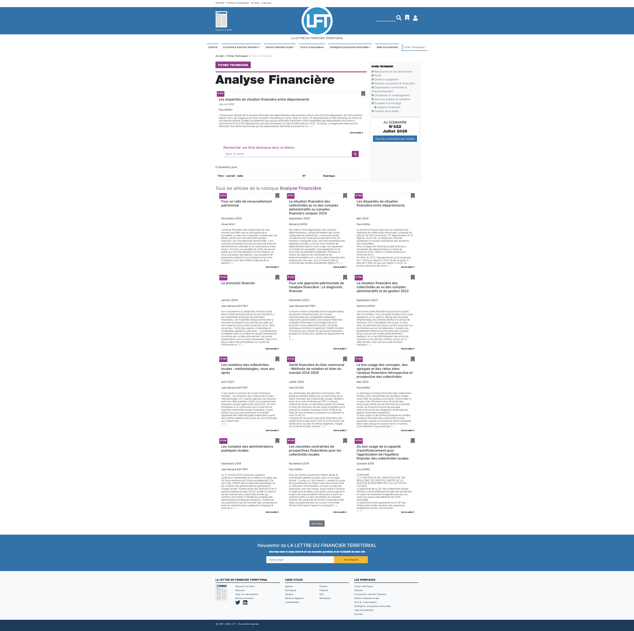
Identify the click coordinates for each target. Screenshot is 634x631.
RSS (321, 594)
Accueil (219, 55)
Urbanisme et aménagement (392, 95)
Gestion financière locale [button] (278, 47)
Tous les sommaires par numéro (395, 138)
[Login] (416, 16)
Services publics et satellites (392, 99)
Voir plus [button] (317, 523)
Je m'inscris (351, 559)
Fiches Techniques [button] (414, 47)
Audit (377, 75)
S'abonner (266, 3)
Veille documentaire (387, 47)
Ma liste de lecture (244, 598)
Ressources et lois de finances (393, 71)
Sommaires (325, 598)
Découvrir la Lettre (223, 30)
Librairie (289, 594)
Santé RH (220, 3)
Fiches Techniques (237, 55)
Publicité (323, 590)
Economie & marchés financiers (370, 594)
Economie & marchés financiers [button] (240, 47)
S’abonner (240, 590)
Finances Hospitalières (238, 3)
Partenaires (290, 590)
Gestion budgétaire (386, 79)
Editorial (212, 47)
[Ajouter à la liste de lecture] (363, 94)
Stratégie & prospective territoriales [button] (349, 47)
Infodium (255, 3)
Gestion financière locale (366, 598)
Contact (323, 586)
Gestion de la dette (386, 111)
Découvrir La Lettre (244, 586)
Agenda (289, 586)
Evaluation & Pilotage (387, 103)
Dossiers (358, 614)
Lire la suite (356, 132)
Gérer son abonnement (246, 594)
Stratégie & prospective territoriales (372, 606)
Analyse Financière (388, 107)
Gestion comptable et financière (394, 83)
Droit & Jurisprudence (312, 47)
